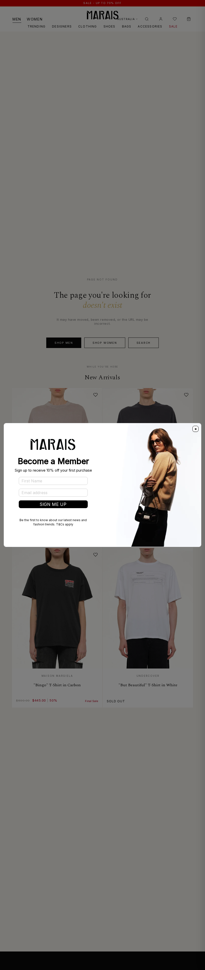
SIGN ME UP (53, 504)
